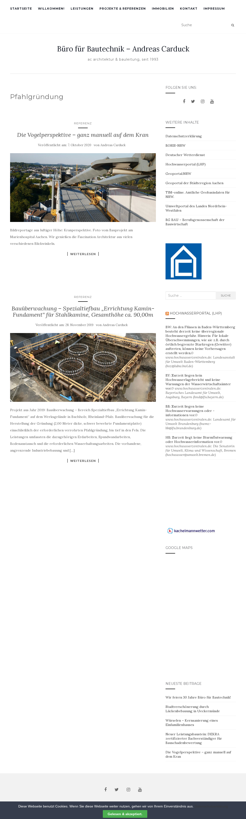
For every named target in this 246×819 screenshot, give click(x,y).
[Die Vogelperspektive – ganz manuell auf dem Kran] (83, 187)
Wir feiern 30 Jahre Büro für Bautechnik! (198, 697)
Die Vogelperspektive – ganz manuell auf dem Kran (83, 135)
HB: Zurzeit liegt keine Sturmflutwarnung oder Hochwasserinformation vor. (199, 439)
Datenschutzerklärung (184, 136)
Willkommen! (51, 8)
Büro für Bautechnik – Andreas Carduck (123, 48)
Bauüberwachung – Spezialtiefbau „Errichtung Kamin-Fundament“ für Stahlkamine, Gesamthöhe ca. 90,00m (83, 311)
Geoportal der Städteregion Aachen (194, 183)
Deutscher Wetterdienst (185, 155)
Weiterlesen (83, 254)
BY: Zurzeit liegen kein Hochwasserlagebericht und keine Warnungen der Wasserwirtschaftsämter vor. (198, 382)
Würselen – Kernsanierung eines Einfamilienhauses (192, 722)
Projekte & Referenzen (122, 8)
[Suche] (232, 25)
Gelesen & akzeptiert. (125, 814)
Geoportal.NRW (178, 173)
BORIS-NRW (175, 145)
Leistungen (82, 8)
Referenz (83, 123)
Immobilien (163, 8)
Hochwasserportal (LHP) (186, 164)
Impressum (214, 8)
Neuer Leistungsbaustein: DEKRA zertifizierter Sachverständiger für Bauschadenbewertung (194, 738)
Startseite (21, 8)
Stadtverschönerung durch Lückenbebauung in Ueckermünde (193, 709)
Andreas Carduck (113, 145)
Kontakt (188, 8)
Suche (226, 295)
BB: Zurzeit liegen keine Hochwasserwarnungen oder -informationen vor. (190, 410)
